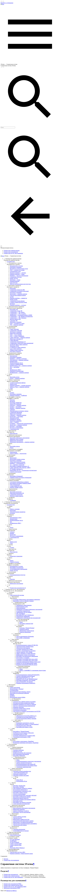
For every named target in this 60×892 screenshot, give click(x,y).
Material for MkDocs (11, 890)
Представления (11, 530)
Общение (9, 516)
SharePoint (12, 740)
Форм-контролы (11, 490)
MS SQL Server (17, 643)
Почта (8, 375)
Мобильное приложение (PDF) (12, 888)
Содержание (4, 856)
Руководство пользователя (11, 252)
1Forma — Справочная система (12, 256)
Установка (9, 593)
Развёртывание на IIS (19, 604)
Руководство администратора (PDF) (13, 885)
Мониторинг (13, 815)
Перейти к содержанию (7, 2)
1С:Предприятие (14, 700)
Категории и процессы (13, 287)
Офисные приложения (13, 833)
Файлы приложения (15, 770)
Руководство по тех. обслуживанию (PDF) (15, 886)
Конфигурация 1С (18, 714)
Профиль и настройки (13, 565)
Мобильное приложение (13, 436)
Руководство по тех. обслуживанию (13, 253)
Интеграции (10, 456)
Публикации (10, 474)
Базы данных (13, 640)
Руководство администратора (11, 250)
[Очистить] (1, 246)
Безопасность (13, 828)
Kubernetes (16, 635)
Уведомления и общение (13, 354)
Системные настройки (13, 480)
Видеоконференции (12, 850)
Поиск (8, 445)
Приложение (13, 598)
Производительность (18, 758)
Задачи (8, 507)
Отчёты (9, 391)
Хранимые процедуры (22, 667)
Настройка (19, 626)
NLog (14, 778)
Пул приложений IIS (21, 620)
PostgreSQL (16, 673)
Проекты (9, 554)
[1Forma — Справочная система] (2, 4)
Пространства (10, 432)
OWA (11, 730)
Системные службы (12, 838)
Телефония (10, 499)
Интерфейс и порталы (13, 398)
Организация (10, 573)
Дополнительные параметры (14, 308)
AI (7, 586)
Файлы (9, 540)
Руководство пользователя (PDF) (12, 883)
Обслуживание (11, 745)
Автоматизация (11, 327)
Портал (9, 577)
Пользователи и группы (13, 264)
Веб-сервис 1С (17, 721)
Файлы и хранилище (12, 381)
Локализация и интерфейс (14, 450)
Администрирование (15, 748)
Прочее (12, 784)
